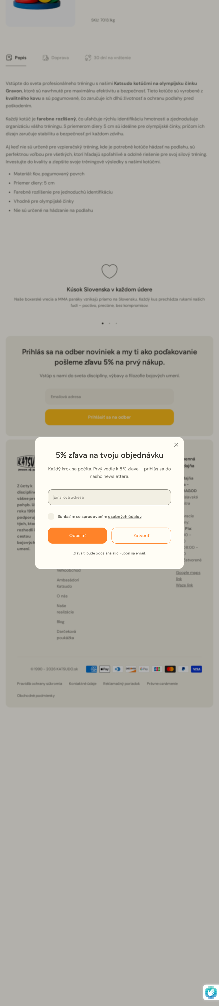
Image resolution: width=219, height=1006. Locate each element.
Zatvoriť (141, 535)
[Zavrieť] (176, 445)
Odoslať (77, 535)
